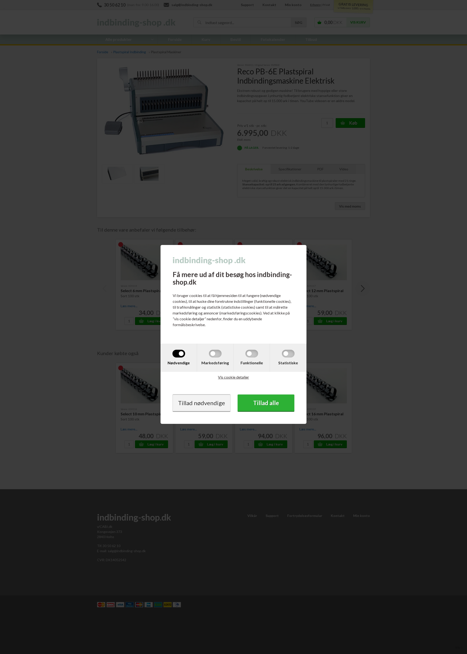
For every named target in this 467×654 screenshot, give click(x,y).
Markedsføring (215, 362)
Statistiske (288, 362)
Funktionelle (252, 362)
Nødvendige (179, 362)
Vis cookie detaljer (233, 377)
